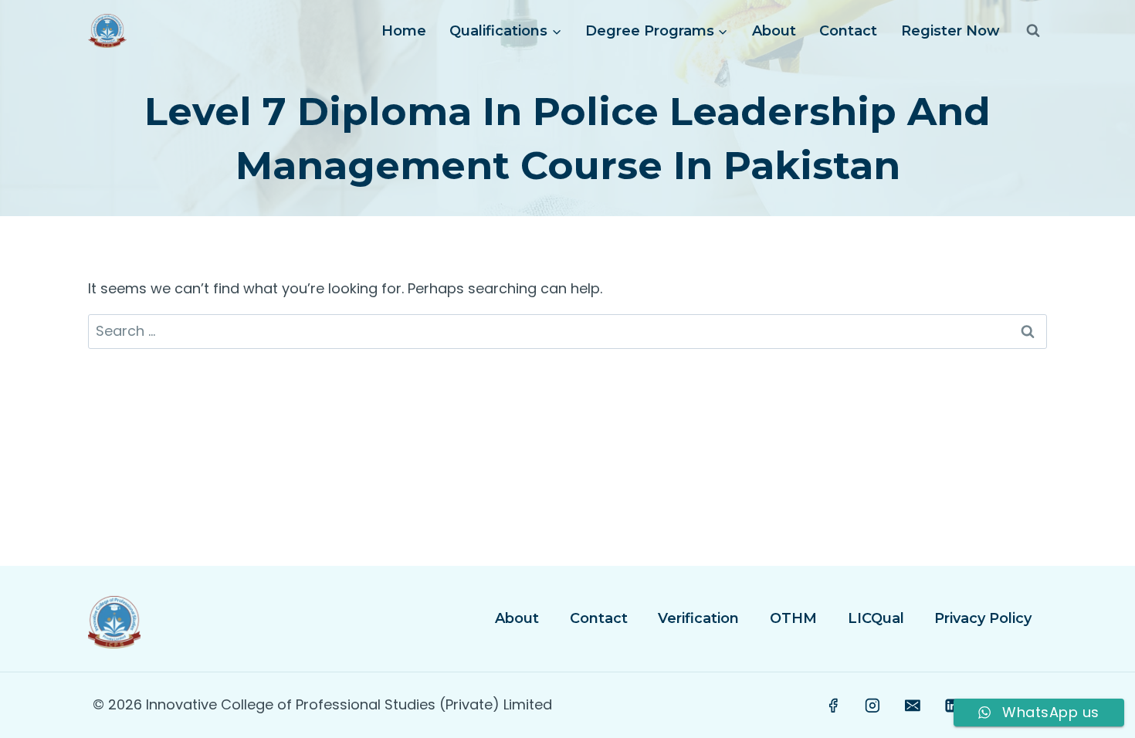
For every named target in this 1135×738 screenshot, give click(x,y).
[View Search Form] (1033, 31)
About (774, 30)
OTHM (793, 618)
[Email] (912, 705)
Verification (698, 618)
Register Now (950, 30)
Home (403, 30)
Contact (848, 30)
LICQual (876, 618)
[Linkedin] (952, 705)
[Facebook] (833, 705)
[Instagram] (873, 705)
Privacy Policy (983, 618)
